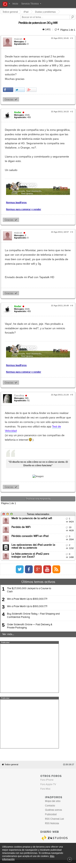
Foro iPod (50, 747)
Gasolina (20, 363)
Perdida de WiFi (21, 473)
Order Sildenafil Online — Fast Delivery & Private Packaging (29, 573)
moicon (19, 34)
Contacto (46, 755)
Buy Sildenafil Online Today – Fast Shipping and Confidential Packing (33, 562)
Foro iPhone (46, 671)
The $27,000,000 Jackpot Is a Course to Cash (29, 536)
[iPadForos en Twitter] (54, 516)
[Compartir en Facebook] (9, 76)
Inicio (15, 4)
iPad (26, 12)
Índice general (11, 656)
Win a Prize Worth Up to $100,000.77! (27, 545)
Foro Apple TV (48, 675)
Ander (18, 99)
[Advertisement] (29, 614)
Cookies (36, 755)
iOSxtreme (51, 742)
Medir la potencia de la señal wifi (32, 465)
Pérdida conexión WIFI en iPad (30, 482)
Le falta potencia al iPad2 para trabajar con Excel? (43, 500)
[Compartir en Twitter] (20, 76)
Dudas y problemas (46, 12)
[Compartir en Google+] (32, 76)
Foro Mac (45, 680)
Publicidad (56, 755)
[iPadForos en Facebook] (63, 516)
